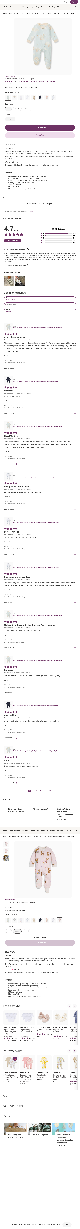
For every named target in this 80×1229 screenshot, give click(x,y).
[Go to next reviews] (54, 791)
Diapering (60, 7)
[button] (58, 233)
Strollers (69, 7)
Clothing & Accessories (11, 7)
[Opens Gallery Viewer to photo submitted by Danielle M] (20, 281)
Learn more (31, 211)
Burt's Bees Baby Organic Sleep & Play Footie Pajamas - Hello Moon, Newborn (36, 477)
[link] (8, 98)
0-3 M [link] (17, 109)
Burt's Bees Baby (10, 76)
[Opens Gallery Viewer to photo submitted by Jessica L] (9, 281)
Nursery (25, 7)
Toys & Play (35, 7)
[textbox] (40, 207)
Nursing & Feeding (48, 7)
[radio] (6, 21)
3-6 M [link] (27, 109)
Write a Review (50, 81)
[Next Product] (74, 1006)
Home (5, 13)
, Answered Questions (37, 81)
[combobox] (40, 298)
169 (50, 791)
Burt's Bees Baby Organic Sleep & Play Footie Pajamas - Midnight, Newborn (35, 381)
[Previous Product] (69, 1006)
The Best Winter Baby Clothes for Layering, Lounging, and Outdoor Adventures (65, 814)
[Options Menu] (75, 368)
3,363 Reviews (23, 81)
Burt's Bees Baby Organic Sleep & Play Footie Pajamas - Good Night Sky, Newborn (37, 327)
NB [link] (8, 109)
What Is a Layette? (40, 809)
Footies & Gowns (32, 13)
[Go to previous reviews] (26, 791)
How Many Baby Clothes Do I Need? (16, 810)
